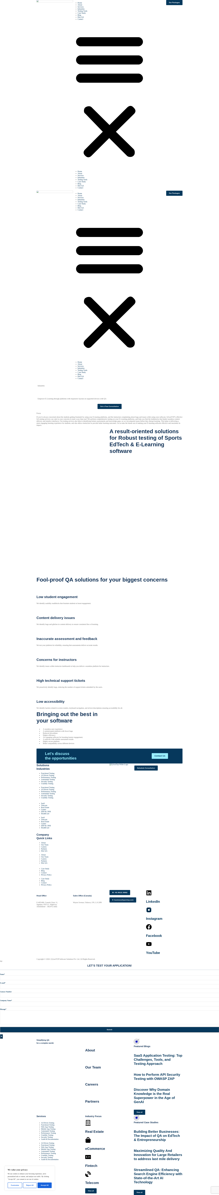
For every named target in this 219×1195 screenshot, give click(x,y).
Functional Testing (47, 773)
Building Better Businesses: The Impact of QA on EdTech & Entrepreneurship (157, 1136)
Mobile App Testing (48, 1129)
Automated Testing (48, 779)
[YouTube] (149, 944)
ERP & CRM (46, 812)
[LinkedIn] (149, 893)
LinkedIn (153, 901)
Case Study (82, 13)
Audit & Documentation (50, 1139)
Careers (44, 847)
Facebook (154, 936)
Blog (79, 15)
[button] (109, 95)
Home (80, 3)
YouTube (153, 953)
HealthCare (45, 814)
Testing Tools (82, 11)
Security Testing (47, 781)
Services (81, 7)
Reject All (30, 1185)
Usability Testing (47, 784)
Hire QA (81, 17)
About (80, 5)
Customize (15, 1185)
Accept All (45, 1185)
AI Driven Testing (47, 775)
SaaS (43, 803)
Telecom (44, 805)
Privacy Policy (46, 875)
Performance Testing (48, 777)
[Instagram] (149, 910)
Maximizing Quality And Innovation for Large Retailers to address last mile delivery (158, 1155)
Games (43, 809)
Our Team (44, 845)
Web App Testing (47, 1127)
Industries (81, 9)
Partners (44, 849)
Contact (80, 19)
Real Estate (45, 807)
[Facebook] (149, 927)
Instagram (154, 918)
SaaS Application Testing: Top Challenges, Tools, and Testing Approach (158, 1060)
